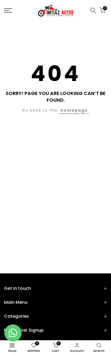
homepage (74, 110)
